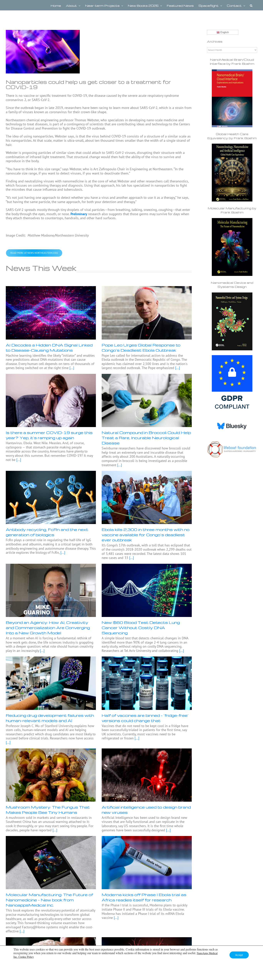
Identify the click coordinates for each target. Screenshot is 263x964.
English (224, 32)
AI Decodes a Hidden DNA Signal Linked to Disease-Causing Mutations (49, 347)
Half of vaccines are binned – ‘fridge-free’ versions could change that (145, 718)
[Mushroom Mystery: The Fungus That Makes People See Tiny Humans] (51, 775)
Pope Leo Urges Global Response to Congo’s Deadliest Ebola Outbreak (141, 347)
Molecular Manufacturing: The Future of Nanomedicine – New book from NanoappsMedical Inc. (49, 900)
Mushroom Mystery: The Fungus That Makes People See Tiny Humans (48, 810)
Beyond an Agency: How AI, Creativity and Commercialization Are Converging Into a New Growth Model (48, 627)
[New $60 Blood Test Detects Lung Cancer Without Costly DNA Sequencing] (147, 590)
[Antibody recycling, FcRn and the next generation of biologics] (51, 497)
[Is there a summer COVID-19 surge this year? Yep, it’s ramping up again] (51, 400)
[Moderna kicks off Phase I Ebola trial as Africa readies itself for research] (147, 862)
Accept (239, 955)
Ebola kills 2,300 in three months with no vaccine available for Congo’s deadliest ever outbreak (145, 534)
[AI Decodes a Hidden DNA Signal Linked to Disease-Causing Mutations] (51, 312)
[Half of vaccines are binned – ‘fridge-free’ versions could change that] (147, 683)
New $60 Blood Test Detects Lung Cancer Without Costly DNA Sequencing (141, 627)
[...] (71, 368)
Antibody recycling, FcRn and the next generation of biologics (47, 532)
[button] (251, 5)
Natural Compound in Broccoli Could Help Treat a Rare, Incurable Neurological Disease (146, 437)
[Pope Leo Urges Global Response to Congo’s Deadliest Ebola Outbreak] (147, 312)
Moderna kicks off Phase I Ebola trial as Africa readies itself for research (144, 897)
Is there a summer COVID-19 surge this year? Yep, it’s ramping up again (49, 435)
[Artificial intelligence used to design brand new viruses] (147, 775)
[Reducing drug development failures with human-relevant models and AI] (51, 683)
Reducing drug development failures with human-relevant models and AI (50, 718)
